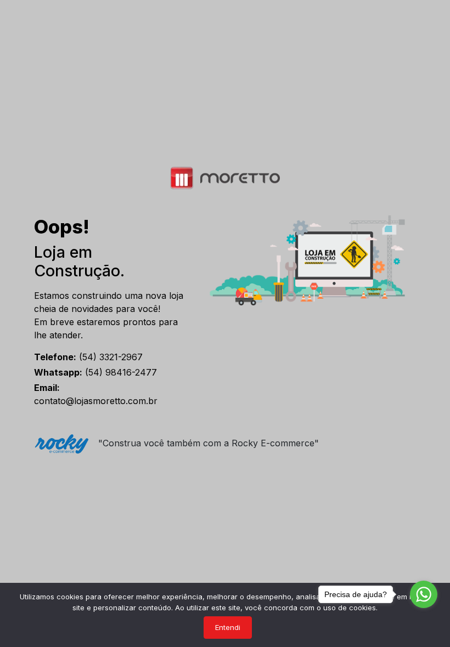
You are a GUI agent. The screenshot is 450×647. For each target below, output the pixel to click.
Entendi (227, 627)
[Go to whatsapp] (423, 594)
